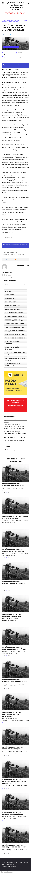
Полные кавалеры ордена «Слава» (15, 359)
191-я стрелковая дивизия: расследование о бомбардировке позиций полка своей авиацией (15, 433)
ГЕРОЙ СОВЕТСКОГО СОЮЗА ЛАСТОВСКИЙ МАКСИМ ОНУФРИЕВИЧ (12, 714)
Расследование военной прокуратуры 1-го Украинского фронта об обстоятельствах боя (14, 426)
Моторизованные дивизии (12, 342)
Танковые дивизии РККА (14, 327)
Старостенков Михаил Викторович (15, 438)
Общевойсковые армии (14, 323)
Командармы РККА (12, 309)
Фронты (8, 291)
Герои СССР (9, 295)
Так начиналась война (14, 313)
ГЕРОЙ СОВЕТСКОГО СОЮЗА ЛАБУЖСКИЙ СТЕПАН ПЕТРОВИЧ (13, 550)
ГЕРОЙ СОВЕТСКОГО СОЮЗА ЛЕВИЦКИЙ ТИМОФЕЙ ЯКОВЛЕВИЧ (14, 780)
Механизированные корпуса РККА (13, 364)
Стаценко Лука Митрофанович (14, 440)
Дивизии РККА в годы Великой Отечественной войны (15, 6)
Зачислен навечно (12, 305)
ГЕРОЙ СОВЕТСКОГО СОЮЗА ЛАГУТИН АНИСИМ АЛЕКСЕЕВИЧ (13, 583)
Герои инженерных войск (11, 46)
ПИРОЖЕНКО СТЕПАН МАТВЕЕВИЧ (13, 254)
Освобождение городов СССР (15, 353)
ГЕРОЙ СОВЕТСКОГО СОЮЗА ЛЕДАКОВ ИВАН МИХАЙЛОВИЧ (13, 813)
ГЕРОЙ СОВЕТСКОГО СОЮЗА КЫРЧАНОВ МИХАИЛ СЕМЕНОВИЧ (14, 485)
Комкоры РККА (10, 302)
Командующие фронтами (15, 334)
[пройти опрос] (15, 67)
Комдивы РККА (10, 298)
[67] (15, 247)
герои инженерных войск (10, 252)
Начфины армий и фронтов (12, 348)
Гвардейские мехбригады (15, 331)
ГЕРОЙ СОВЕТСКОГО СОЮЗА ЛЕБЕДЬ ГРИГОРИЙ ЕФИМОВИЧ (13, 748)
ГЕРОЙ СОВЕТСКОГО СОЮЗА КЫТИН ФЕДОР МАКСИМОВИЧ (15, 517)
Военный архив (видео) (14, 316)
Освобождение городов (15, 320)
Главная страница (7, 20)
